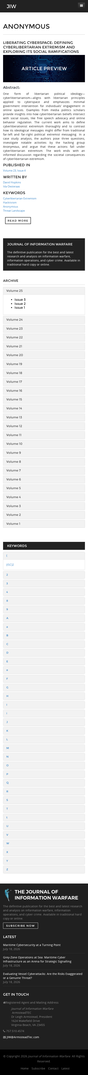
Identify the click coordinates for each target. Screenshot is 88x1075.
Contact (53, 1068)
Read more (18, 220)
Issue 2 (20, 304)
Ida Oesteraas (11, 186)
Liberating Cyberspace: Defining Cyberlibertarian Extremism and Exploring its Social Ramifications (41, 47)
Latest (65, 1068)
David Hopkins (12, 182)
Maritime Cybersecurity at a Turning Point (32, 945)
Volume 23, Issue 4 (14, 170)
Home (25, 1068)
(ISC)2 (10, 564)
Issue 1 (20, 307)
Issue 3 (20, 300)
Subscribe (38, 1068)
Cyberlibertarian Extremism (19, 198)
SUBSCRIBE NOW (20, 925)
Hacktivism (10, 202)
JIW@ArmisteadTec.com (23, 1037)
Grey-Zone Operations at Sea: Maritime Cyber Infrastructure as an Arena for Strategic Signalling (37, 959)
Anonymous (10, 206)
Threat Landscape (14, 210)
